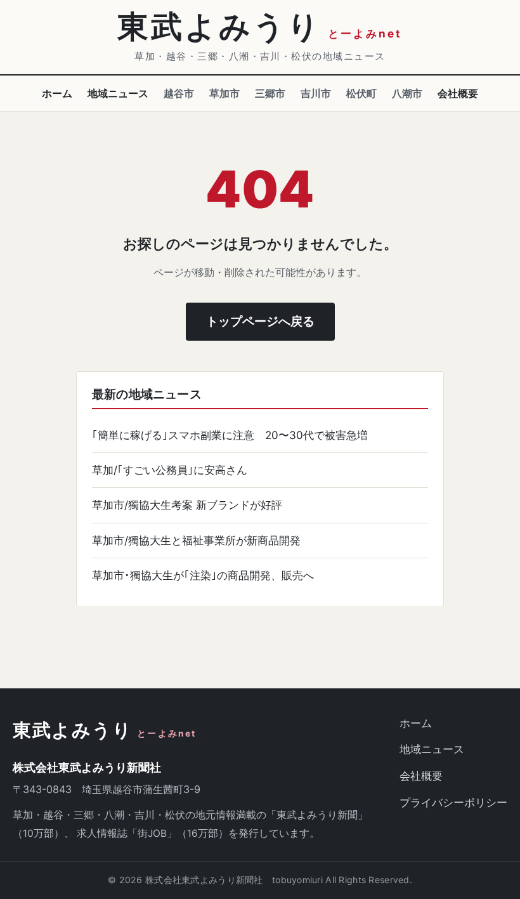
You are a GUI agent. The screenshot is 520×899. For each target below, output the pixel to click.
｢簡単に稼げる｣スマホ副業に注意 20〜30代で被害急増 (230, 435)
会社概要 (458, 93)
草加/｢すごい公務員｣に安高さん (169, 469)
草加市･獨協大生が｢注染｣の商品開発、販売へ (203, 575)
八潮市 (407, 93)
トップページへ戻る (260, 321)
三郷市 (270, 93)
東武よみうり (105, 730)
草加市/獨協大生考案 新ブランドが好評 (187, 504)
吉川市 (316, 93)
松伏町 (361, 93)
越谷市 (179, 93)
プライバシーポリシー (453, 802)
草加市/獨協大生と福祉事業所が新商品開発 (196, 540)
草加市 (224, 93)
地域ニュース (118, 93)
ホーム (57, 93)
